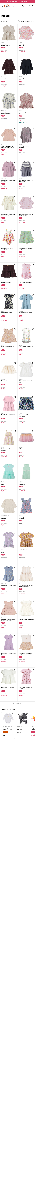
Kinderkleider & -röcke (8, 11)
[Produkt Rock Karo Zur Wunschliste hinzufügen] (15, 264)
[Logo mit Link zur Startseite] (9, 6)
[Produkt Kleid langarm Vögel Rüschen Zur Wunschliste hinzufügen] (15, 94)
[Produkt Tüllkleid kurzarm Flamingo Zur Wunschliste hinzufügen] (15, 465)
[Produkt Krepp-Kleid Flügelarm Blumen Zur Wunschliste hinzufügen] (15, 329)
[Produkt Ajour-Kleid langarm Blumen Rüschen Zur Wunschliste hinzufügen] (32, 196)
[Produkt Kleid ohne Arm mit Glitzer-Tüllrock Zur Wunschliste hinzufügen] (32, 465)
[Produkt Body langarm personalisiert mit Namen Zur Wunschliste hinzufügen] (12, 714)
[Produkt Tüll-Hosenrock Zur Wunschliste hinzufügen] (32, 431)
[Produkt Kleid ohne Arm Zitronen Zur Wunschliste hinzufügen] (15, 431)
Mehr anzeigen (17, 704)
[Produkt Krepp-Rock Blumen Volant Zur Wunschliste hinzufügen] (32, 230)
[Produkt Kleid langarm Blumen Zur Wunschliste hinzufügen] (32, 128)
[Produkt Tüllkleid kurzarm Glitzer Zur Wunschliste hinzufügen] (32, 601)
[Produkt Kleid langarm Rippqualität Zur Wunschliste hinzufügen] (32, 60)
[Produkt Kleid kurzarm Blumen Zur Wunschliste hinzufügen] (15, 295)
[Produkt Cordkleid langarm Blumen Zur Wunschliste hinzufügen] (32, 94)
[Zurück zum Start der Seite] (32, 1167)
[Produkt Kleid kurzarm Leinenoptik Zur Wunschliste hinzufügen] (32, 363)
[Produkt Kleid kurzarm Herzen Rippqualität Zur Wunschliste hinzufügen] (32, 669)
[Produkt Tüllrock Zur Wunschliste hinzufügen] (15, 363)
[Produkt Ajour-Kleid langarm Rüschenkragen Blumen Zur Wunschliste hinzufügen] (15, 128)
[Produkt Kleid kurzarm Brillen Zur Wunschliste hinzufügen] (32, 264)
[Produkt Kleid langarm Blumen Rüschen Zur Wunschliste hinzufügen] (32, 26)
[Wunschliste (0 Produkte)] (29, 6)
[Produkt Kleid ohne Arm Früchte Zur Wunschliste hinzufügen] (15, 230)
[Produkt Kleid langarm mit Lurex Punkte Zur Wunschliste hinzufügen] (15, 26)
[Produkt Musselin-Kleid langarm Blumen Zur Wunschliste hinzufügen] (15, 162)
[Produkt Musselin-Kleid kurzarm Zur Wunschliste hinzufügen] (15, 397)
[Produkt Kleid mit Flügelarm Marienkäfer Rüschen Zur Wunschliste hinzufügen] (15, 601)
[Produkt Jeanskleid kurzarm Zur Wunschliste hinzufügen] (32, 295)
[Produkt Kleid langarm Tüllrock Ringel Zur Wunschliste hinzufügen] (32, 162)
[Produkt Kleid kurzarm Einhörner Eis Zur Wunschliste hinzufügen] (32, 329)
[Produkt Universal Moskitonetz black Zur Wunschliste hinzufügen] (26, 714)
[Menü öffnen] (2, 6)
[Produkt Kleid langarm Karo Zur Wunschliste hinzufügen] (15, 60)
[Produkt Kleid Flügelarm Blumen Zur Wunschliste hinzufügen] (32, 499)
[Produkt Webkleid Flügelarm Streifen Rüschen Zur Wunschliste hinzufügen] (32, 567)
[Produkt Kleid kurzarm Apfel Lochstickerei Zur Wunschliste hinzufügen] (15, 669)
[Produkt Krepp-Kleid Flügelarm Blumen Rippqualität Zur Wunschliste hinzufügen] (32, 635)
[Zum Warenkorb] (33, 6)
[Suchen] (23, 6)
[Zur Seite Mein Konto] (26, 6)
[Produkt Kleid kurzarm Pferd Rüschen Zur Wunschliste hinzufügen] (15, 635)
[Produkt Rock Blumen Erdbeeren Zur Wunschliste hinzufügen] (32, 397)
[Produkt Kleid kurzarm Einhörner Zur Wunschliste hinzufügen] (15, 533)
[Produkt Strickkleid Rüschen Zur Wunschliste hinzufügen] (15, 499)
